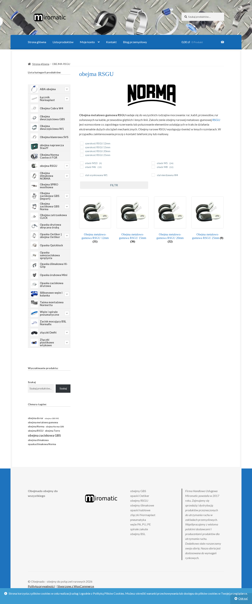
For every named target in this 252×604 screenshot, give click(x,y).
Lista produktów (63, 42)
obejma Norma (36, 426)
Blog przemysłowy (135, 42)
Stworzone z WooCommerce (75, 586)
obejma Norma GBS (55, 426)
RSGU (216, 120)
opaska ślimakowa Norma (42, 444)
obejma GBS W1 (52, 418)
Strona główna (37, 42)
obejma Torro (52, 430)
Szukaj (32, 382)
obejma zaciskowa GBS (44, 435)
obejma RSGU (35, 430)
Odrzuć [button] (243, 598)
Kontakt (111, 42)
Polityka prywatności (41, 586)
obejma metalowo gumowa (43, 422)
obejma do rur (35, 418)
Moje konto (87, 42)
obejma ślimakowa (38, 440)
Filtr (114, 185)
